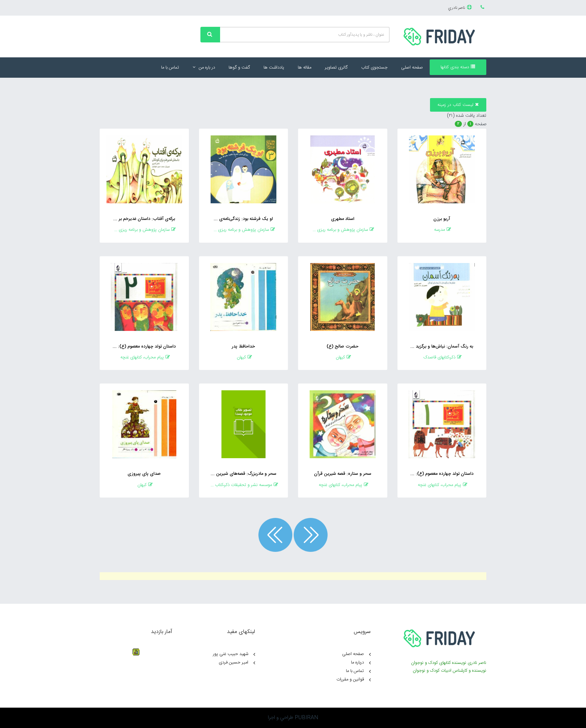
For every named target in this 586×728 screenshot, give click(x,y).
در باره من (207, 67)
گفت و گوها (239, 67)
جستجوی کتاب (374, 67)
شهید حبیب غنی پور (230, 654)
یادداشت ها (273, 67)
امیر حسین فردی (233, 662)
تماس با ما (170, 67)
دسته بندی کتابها (456, 67)
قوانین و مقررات (350, 679)
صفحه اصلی (412, 67)
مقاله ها (304, 67)
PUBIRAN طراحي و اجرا (293, 717)
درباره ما (357, 662)
